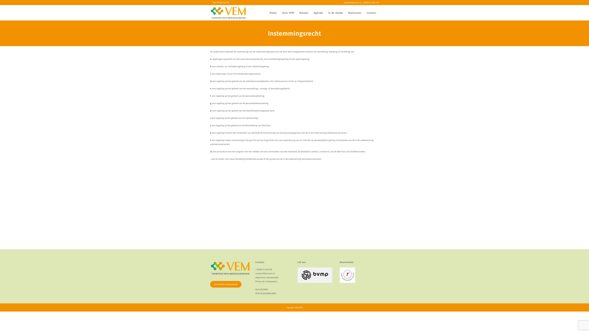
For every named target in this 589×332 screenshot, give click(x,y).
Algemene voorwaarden (267, 277)
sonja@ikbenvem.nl (352, 2)
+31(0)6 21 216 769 (370, 2)
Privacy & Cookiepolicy (266, 281)
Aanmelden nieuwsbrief (226, 284)
